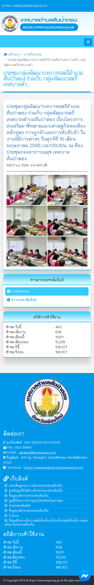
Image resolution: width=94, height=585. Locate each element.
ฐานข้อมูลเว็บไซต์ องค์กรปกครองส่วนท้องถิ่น (36, 490)
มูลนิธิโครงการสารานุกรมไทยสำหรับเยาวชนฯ (36, 500)
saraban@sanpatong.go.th (37, 452)
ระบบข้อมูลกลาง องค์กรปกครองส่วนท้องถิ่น (35, 485)
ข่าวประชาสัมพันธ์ (19, 505)
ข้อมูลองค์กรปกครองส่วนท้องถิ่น (28, 495)
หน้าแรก (13, 54)
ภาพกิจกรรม (32, 54)
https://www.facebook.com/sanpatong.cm (53, 467)
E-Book (14, 515)
